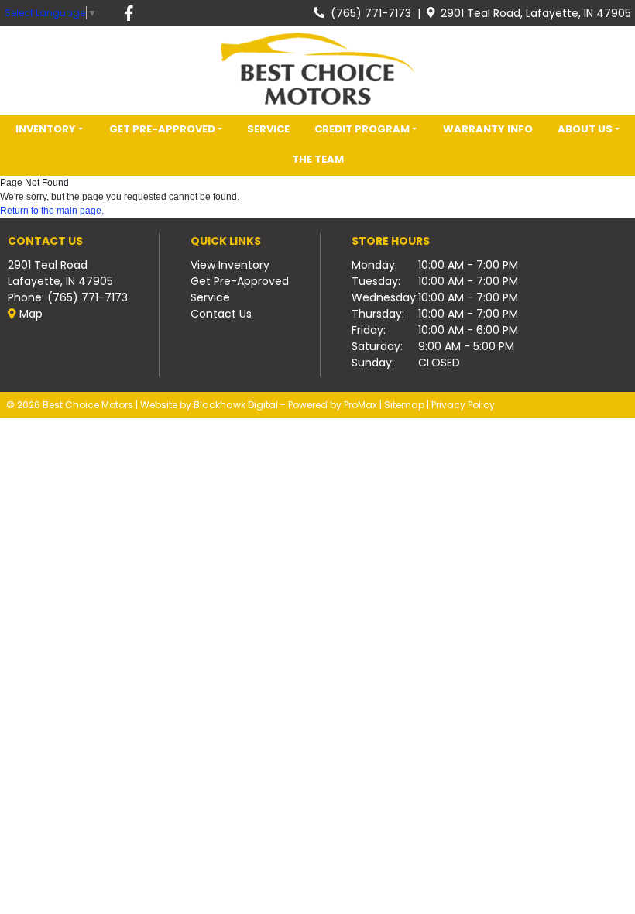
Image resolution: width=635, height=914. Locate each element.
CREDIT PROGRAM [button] (362, 129)
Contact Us (221, 313)
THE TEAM (318, 159)
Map (29, 313)
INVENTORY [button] (45, 129)
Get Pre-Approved (239, 281)
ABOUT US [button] (585, 129)
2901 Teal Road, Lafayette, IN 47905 (532, 13)
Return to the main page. (52, 210)
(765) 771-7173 (367, 13)
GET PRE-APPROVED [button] (162, 129)
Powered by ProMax (332, 404)
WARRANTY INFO (488, 129)
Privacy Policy (463, 404)
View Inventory (229, 265)
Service (210, 297)
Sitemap (404, 404)
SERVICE (268, 129)
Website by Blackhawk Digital (209, 404)
